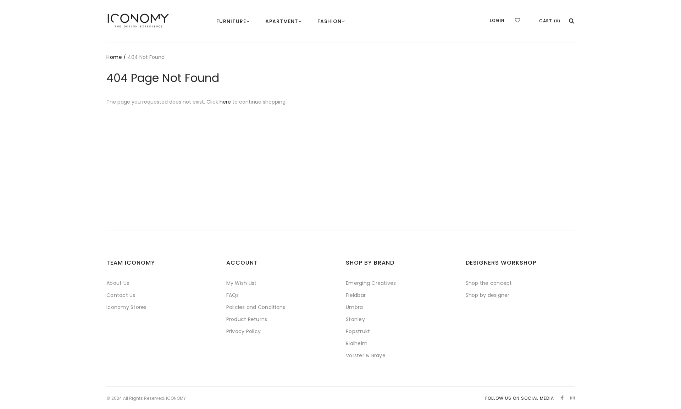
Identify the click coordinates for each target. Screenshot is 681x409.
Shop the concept (489, 283)
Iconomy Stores (126, 307)
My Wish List (241, 283)
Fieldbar (356, 295)
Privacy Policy (243, 331)
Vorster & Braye (366, 355)
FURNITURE (231, 21)
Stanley (355, 319)
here (225, 101)
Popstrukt (358, 331)
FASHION (329, 21)
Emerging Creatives (371, 283)
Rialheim (356, 343)
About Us (117, 283)
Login (497, 20)
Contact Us (120, 295)
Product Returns (246, 319)
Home (114, 57)
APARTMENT (281, 21)
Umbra (354, 307)
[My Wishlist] (517, 20)
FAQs (232, 295)
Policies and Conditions (256, 307)
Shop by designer (488, 295)
